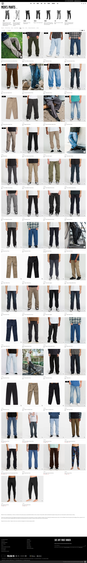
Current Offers (3, 549)
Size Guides (28, 543)
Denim (23, 27)
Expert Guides (29, 546)
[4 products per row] (82, 30)
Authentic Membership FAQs (5, 546)
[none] (11, 58)
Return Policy (3, 543)
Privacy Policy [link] (4, 558)
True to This (29, 545)
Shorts (12, 27)
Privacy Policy (80, 547)
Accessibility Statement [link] (38, 558)
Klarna (2, 545)
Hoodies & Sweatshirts (31, 27)
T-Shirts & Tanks (7, 27)
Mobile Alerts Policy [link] (16, 558)
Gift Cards (28, 542)
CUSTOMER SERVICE (4, 539)
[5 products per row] (84, 30)
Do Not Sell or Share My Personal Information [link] (27, 558)
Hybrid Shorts (16, 27)
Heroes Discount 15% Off (5, 551)
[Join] (84, 545)
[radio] (2, 58)
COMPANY (28, 539)
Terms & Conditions (67, 547)
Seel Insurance (3, 548)
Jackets (37, 27)
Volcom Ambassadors (30, 548)
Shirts (26, 27)
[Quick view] (21, 57)
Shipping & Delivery (4, 542)
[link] (32, 556)
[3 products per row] (80, 30)
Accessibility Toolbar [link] (45, 558)
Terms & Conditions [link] (10, 558)
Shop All (2, 27)
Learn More (81, 561)
